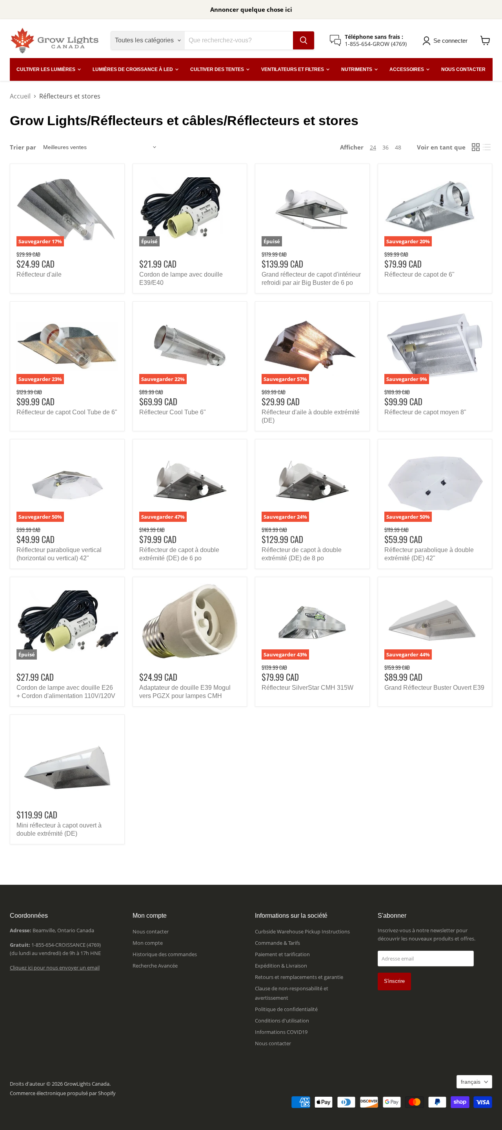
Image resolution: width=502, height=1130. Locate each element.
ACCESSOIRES (407, 69)
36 (385, 147)
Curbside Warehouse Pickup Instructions (302, 931)
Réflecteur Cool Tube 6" (172, 412)
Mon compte (148, 942)
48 (398, 147)
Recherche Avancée (155, 965)
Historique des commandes (165, 954)
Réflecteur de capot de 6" (419, 274)
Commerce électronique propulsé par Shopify (63, 1093)
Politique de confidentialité (286, 1009)
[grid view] (475, 147)
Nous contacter (151, 931)
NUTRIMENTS (357, 69)
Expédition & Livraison (281, 965)
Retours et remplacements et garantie (299, 977)
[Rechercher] (303, 40)
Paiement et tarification (282, 954)
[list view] (486, 147)
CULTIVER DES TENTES (217, 69)
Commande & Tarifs (277, 942)
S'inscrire (394, 981)
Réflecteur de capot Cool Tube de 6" (66, 412)
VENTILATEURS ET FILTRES (293, 69)
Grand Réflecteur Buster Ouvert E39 (434, 687)
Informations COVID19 (281, 1031)
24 (373, 147)
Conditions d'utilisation (282, 1020)
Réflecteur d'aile (39, 274)
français (470, 1082)
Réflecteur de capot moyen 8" (425, 412)
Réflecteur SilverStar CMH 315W (307, 687)
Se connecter (450, 40)
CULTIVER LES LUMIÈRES (46, 69)
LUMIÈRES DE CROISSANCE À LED (133, 69)
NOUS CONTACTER (463, 69)
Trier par (23, 147)
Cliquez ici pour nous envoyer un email (55, 967)
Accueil (20, 96)
